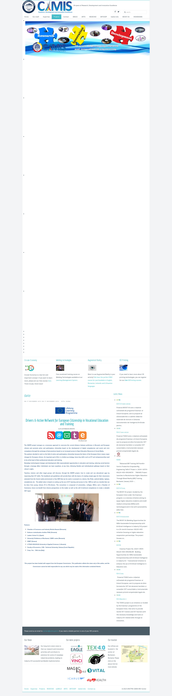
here (49, 381)
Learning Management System (66, 380)
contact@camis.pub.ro (51, 631)
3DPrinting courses (133, 380)
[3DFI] (76, 680)
